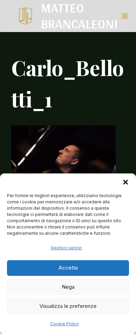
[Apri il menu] (124, 15)
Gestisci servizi (66, 247)
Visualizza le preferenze (68, 306)
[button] (125, 182)
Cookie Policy (64, 323)
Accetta (68, 267)
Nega (68, 286)
